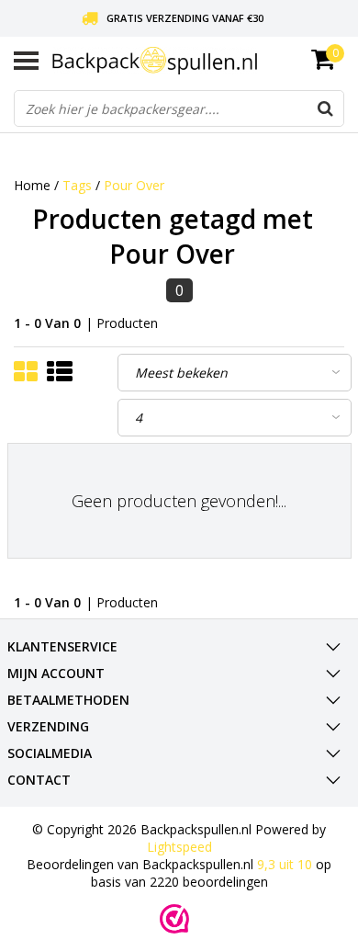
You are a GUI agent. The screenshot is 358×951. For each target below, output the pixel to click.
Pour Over (134, 185)
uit (284, 864)
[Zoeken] (324, 108)
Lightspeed (179, 846)
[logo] (198, 60)
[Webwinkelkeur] (174, 919)
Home (32, 185)
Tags (77, 185)
